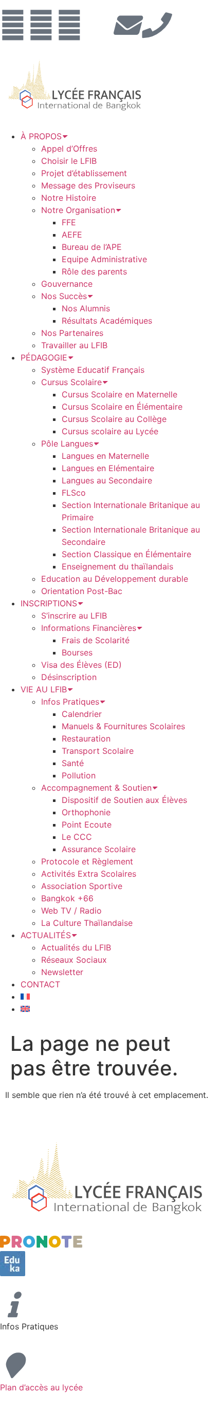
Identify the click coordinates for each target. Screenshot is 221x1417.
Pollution (79, 775)
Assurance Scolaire (99, 849)
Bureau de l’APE (92, 247)
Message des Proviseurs (88, 185)
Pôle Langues (67, 443)
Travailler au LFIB (74, 345)
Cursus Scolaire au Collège (114, 419)
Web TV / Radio (71, 910)
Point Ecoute (87, 824)
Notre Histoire (68, 198)
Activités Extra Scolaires (88, 874)
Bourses (77, 652)
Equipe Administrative (104, 259)
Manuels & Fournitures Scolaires (123, 726)
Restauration (86, 738)
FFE (69, 222)
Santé (73, 763)
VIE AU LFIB (44, 689)
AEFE (72, 234)
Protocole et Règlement (87, 861)
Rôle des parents (94, 271)
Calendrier (82, 714)
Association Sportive (81, 886)
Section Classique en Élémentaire (126, 554)
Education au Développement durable (114, 579)
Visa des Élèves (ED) (81, 665)
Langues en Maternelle (105, 456)
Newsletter (62, 972)
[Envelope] (126, 25)
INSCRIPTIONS (49, 603)
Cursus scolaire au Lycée (110, 431)
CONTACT (40, 984)
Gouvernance (67, 284)
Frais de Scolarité (96, 640)
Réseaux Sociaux (74, 960)
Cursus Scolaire (71, 382)
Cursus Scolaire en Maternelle (119, 394)
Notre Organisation (78, 210)
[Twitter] (69, 25)
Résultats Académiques (107, 320)
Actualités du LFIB (76, 947)
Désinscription (69, 677)
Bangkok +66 (67, 898)
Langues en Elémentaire (108, 468)
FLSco (74, 493)
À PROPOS (41, 136)
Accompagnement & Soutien (96, 787)
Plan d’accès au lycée (41, 1387)
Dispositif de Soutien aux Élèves (124, 800)
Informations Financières (88, 628)
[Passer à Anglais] (25, 1009)
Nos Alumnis (86, 308)
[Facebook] (13, 25)
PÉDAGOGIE (44, 357)
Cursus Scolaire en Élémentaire (122, 406)
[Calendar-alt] (97, 25)
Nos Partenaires (72, 333)
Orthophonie (86, 812)
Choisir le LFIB (69, 161)
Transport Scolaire (98, 751)
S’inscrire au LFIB (74, 615)
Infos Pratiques (70, 701)
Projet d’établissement (84, 173)
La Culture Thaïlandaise (87, 923)
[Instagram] (41, 25)
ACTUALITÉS (46, 935)
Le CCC (77, 837)
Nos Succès (64, 296)
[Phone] (154, 25)
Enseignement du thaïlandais (117, 566)
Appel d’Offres (69, 148)
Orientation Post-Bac (81, 591)
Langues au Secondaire (107, 480)
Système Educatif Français (92, 370)
